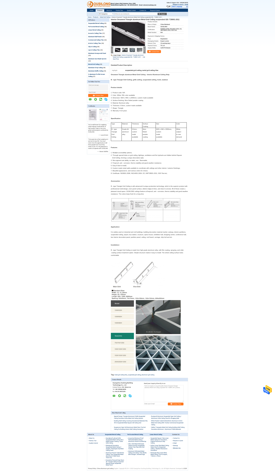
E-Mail (175, 443)
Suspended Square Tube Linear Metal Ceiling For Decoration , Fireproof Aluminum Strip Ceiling (160, 440)
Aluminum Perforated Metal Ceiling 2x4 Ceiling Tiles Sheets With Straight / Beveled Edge (137, 452)
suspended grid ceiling (134, 375)
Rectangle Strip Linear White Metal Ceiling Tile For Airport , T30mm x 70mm (159, 454)
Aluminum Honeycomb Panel (97, 53)
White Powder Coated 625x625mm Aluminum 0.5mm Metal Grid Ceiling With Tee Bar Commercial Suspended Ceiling (167, 423)
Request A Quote (178, 4)
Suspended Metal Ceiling (96, 23)
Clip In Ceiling (92, 46)
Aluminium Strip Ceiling (95, 67)
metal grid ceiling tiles (120, 375)
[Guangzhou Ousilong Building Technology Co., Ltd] (99, 4)
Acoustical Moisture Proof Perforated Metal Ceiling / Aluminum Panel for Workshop (137, 439)
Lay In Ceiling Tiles (94, 50)
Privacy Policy (92, 468)
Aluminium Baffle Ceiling (95, 71)
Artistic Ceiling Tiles (94, 43)
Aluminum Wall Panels (95, 36)
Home (91, 10)
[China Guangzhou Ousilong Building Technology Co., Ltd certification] (92, 120)
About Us (109, 10)
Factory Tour (119, 10)
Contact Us (143, 10)
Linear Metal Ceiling (94, 30)
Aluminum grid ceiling (148, 375)
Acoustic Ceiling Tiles (95, 33)
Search (163, 14)
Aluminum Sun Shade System (97, 59)
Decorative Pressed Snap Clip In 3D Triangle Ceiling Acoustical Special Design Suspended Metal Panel (115, 462)
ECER (185, 468)
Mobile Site (177, 448)
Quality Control (131, 10)
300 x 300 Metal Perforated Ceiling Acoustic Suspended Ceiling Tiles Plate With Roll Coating (136, 446)
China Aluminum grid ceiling (105, 468)
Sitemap (175, 445)
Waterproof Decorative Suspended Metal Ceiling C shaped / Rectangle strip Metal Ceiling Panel (115, 448)
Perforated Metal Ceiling (96, 26)
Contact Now (99, 95)
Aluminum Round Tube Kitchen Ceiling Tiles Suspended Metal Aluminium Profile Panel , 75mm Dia (115, 455)
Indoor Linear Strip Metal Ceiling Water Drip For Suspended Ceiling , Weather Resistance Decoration (160, 448)
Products (99, 10)
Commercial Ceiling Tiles (96, 40)
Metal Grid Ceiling (105, 17)
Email (186, 4)
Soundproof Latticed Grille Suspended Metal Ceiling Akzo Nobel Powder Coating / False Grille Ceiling (114, 440)
